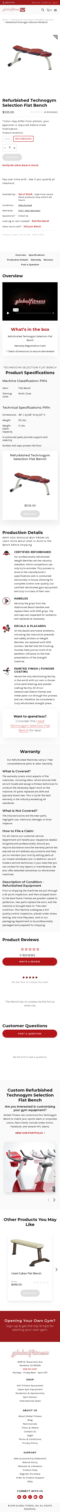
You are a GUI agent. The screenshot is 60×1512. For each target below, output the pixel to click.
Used (7, 138)
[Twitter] (25, 1497)
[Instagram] (30, 1497)
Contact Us (46, 2)
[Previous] (48, 1200)
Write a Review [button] (29, 961)
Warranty (36, 259)
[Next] (53, 1200)
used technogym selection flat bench (30, 725)
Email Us (23, 215)
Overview (20, 255)
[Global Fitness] (13, 10)
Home (5, 20)
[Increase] (14, 147)
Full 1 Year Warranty (29, 210)
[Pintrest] (41, 1497)
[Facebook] (19, 1497)
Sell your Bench (32, 226)
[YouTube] (35, 1497)
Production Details (17, 259)
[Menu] (55, 10)
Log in (55, 2)
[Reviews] (44, 112)
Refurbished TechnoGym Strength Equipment (32, 20)
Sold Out (30, 1293)
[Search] (42, 10)
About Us (36, 2)
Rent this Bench (40, 221)
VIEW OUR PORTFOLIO (29, 1133)
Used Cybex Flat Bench (26, 1273)
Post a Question (30, 264)
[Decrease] (5, 147)
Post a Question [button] (29, 1033)
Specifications (37, 255)
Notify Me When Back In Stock (20, 165)
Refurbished (23, 138)
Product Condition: (12, 132)
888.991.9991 (10, 2)
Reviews (48, 259)
